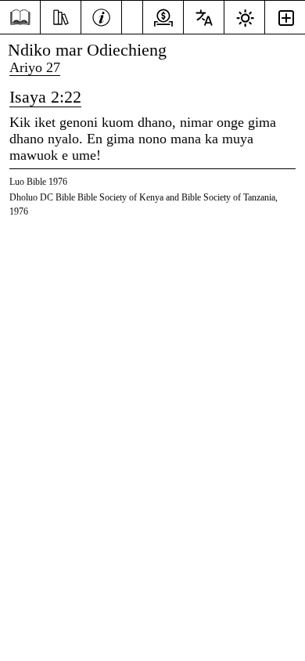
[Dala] (20, 17)
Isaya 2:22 (45, 97)
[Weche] (101, 15)
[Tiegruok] (60, 15)
